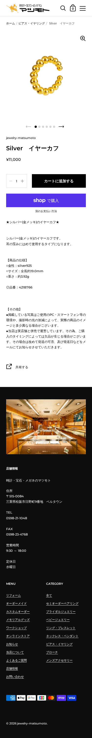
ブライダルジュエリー (61, 611)
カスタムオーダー (18, 611)
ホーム (10, 23)
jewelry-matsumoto (32, 723)
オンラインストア (18, 636)
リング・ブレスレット (61, 628)
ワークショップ (16, 628)
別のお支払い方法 (46, 211)
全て (49, 595)
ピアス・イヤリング (31, 23)
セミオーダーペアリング (62, 603)
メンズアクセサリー (59, 660)
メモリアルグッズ (18, 619)
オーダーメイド (16, 603)
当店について (15, 652)
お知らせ (12, 644)
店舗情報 (12, 668)
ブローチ (52, 652)
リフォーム (13, 595)
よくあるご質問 (16, 660)
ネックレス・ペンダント (62, 636)
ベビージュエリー (58, 619)
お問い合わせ (15, 676)
